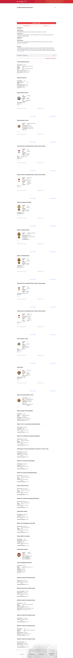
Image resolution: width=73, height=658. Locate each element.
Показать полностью (21, 51)
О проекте (21, 654)
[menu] (17, 1)
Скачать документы (26, 25)
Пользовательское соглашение (51, 654)
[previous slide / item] (18, 15)
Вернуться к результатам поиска (24, 4)
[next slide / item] (55, 15)
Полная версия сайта (31, 654)
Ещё (19, 44)
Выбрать (54, 55)
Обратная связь (41, 654)
